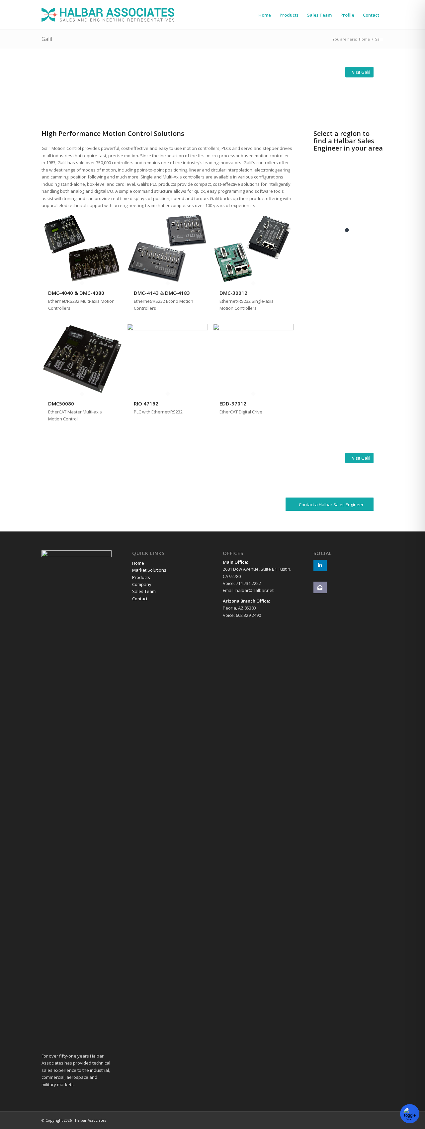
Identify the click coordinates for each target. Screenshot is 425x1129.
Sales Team (144, 591)
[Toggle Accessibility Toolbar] (409, 1113)
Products (141, 577)
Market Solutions (149, 570)
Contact (139, 599)
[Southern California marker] (347, 230)
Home (138, 563)
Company (141, 584)
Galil (47, 39)
